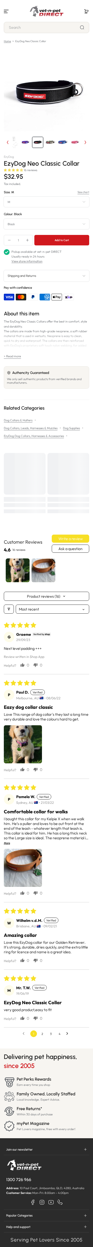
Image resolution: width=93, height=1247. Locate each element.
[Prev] (7, 142)
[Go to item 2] (43, 570)
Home (7, 41)
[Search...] (82, 27)
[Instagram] (42, 1202)
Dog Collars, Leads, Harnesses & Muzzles (30, 428)
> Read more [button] (12, 356)
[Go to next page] (68, 1033)
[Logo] (46, 11)
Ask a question (70, 548)
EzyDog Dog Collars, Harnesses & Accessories (34, 436)
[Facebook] (33, 1202)
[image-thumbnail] (13, 142)
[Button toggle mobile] (7, 11)
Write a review (70, 538)
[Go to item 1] (18, 570)
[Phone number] (60, 1202)
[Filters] (9, 609)
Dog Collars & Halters (18, 420)
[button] (86, 11)
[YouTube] (51, 1202)
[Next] (85, 142)
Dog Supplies (71, 428)
